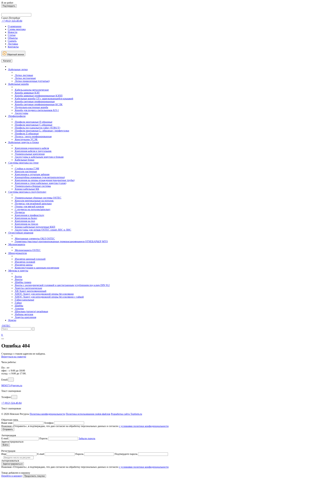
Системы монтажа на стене (23, 162)
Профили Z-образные (26, 133)
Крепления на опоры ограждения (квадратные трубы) (44, 180)
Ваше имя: (7, 422)
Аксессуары (21, 113)
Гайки (18, 302)
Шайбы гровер (22, 282)
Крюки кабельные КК (26, 189)
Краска (12, 320)
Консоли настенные (25, 171)
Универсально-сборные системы (32, 186)
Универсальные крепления (29, 154)
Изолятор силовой (24, 261)
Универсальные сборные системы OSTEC (37, 197)
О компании (14, 26)
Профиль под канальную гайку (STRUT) (37, 127)
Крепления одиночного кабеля (31, 148)
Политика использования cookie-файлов (88, 414)
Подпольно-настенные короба (31, 107)
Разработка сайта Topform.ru (126, 414)
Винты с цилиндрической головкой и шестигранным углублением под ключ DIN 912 (62, 285)
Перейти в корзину (11, 475)
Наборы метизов (23, 314)
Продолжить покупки (34, 476)
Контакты (13, 46)
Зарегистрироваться (13, 464)
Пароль (43, 438)
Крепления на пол (24, 221)
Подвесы (19, 212)
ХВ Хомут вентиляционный (30, 291)
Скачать (12, 41)
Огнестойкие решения (20, 232)
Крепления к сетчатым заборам (31, 174)
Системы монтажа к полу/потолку (27, 191)
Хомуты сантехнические (28, 288)
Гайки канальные (24, 299)
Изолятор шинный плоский (30, 259)
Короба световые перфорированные (34, 101)
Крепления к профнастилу (29, 215)
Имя (3, 454)
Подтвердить (9, 6)
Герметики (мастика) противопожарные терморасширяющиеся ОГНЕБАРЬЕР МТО (61, 241)
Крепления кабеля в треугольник (33, 151)
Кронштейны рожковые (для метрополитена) (39, 177)
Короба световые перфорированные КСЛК (38, 104)
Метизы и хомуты (18, 270)
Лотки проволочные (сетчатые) (32, 81)
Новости (12, 32)
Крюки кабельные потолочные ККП (34, 226)
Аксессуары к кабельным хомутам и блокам (38, 157)
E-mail (4, 438)
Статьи (12, 35)
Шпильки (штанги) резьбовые (31, 311)
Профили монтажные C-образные (33, 124)
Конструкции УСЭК (26, 139)
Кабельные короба (18, 84)
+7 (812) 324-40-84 (11, 403)
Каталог (7, 61)
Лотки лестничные (25, 78)
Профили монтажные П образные (33, 122)
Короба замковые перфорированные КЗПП (38, 95)
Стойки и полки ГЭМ (26, 168)
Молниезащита (16, 244)
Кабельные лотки (18, 69)
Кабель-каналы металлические (31, 89)
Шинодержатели (17, 253)
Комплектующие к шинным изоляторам (36, 267)
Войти (5, 445)
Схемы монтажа (17, 29)
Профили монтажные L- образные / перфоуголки (41, 130)
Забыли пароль (87, 438)
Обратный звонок (15, 54)
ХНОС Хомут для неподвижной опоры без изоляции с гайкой (49, 296)
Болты (18, 276)
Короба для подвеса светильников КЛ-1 (36, 110)
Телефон (48, 422)
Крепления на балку (25, 218)
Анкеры (19, 308)
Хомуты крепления (25, 317)
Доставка (13, 43)
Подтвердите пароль (126, 454)
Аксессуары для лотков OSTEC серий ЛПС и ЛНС (42, 229)
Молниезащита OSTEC (27, 250)
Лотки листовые (23, 75)
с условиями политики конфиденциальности (144, 426)
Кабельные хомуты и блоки (23, 142)
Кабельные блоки (24, 159)
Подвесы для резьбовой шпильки (33, 203)
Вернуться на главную (13, 356)
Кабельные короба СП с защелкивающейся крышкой (43, 98)
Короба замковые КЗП (27, 92)
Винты (18, 279)
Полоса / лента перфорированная (33, 136)
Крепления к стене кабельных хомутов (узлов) (40, 183)
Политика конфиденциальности (47, 414)
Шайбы (18, 305)
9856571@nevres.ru (11, 385)
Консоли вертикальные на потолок (34, 200)
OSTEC (5, 325)
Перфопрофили (17, 116)
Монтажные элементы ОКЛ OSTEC (34, 238)
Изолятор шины (23, 264)
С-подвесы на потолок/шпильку (32, 209)
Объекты (13, 38)
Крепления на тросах (26, 224)
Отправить (8, 429)
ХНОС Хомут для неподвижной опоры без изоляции (44, 294)
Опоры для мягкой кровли (29, 206)
